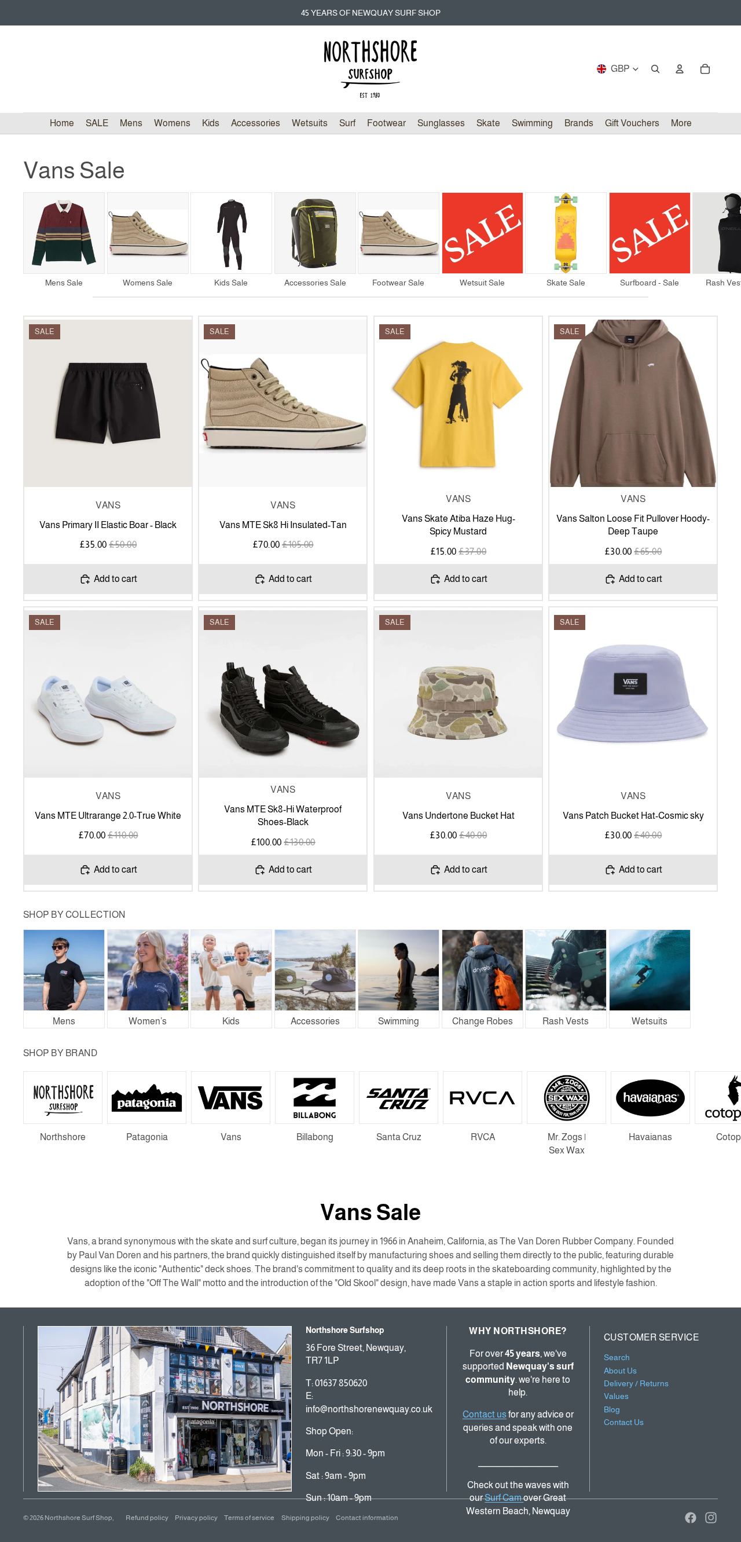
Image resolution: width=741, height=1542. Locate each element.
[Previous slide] (41, 403)
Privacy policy (196, 1518)
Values (616, 1396)
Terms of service (249, 1518)
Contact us (485, 1414)
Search (617, 1357)
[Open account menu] (679, 69)
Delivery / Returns (636, 1383)
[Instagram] (711, 1518)
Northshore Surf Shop (78, 1518)
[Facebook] (691, 1518)
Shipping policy (305, 1518)
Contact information (367, 1518)
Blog (612, 1409)
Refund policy (147, 1518)
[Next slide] (705, 239)
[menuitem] (681, 123)
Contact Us (624, 1422)
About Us (620, 1370)
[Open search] (655, 69)
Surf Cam (504, 1498)
